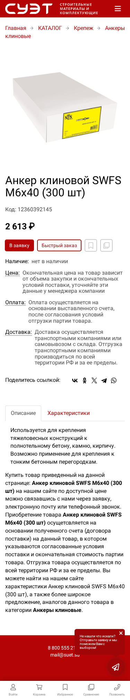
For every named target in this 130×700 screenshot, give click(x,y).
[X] (94, 380)
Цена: (12, 273)
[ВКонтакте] (75, 380)
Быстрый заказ (59, 245)
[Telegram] (104, 380)
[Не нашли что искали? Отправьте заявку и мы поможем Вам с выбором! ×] (116, 667)
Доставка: (18, 332)
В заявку (19, 245)
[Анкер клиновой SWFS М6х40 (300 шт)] (65, 107)
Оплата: (15, 302)
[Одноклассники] (84, 380)
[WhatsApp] (114, 380)
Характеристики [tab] (68, 413)
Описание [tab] (23, 413)
